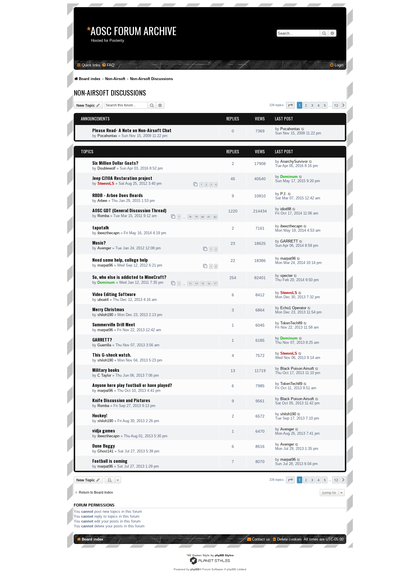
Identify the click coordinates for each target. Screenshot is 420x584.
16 (208, 283)
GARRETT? (102, 339)
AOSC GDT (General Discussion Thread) (129, 210)
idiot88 (285, 209)
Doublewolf (106, 168)
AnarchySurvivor (294, 161)
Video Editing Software (114, 294)
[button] (290, 105)
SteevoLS (105, 183)
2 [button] (306, 105)
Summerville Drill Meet (113, 324)
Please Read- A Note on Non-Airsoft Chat (131, 130)
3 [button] (312, 105)
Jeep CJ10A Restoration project (122, 177)
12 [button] (336, 105)
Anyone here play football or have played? (132, 385)
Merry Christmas (108, 309)
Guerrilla (104, 345)
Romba (103, 216)
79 (196, 217)
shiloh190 (105, 315)
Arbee (102, 200)
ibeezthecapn (108, 233)
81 (208, 217)
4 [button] (318, 105)
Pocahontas (107, 136)
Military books (105, 369)
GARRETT (289, 241)
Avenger (104, 248)
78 (190, 217)
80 (202, 217)
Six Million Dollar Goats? (115, 162)
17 (215, 283)
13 (190, 283)
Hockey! (99, 415)
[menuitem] (108, 65)
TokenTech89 (291, 323)
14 (196, 283)
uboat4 (103, 299)
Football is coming (109, 460)
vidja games (103, 430)
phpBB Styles (224, 555)
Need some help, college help (120, 259)
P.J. (283, 194)
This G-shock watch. (111, 354)
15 (202, 283)
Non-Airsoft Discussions (110, 92)
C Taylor (104, 375)
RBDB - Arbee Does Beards (117, 195)
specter (286, 275)
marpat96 (105, 265)
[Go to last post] (303, 129)
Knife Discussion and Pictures (121, 400)
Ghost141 (105, 451)
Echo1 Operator (293, 308)
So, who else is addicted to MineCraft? (129, 276)
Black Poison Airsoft (297, 368)
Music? (99, 242)
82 (215, 217)
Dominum (289, 176)
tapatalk (100, 227)
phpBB (194, 569)
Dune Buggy (103, 445)
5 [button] (325, 105)
